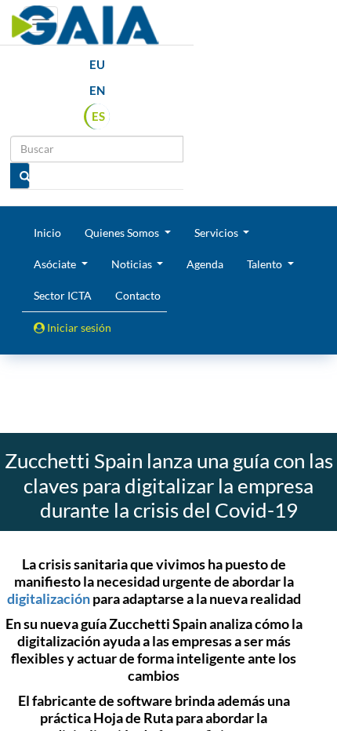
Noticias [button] (132, 264)
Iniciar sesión (78, 327)
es (98, 116)
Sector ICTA (63, 295)
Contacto (138, 295)
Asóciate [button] (56, 264)
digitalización (48, 598)
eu (97, 64)
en (97, 90)
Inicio (47, 232)
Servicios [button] (217, 232)
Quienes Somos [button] (123, 232)
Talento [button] (265, 264)
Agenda (205, 264)
